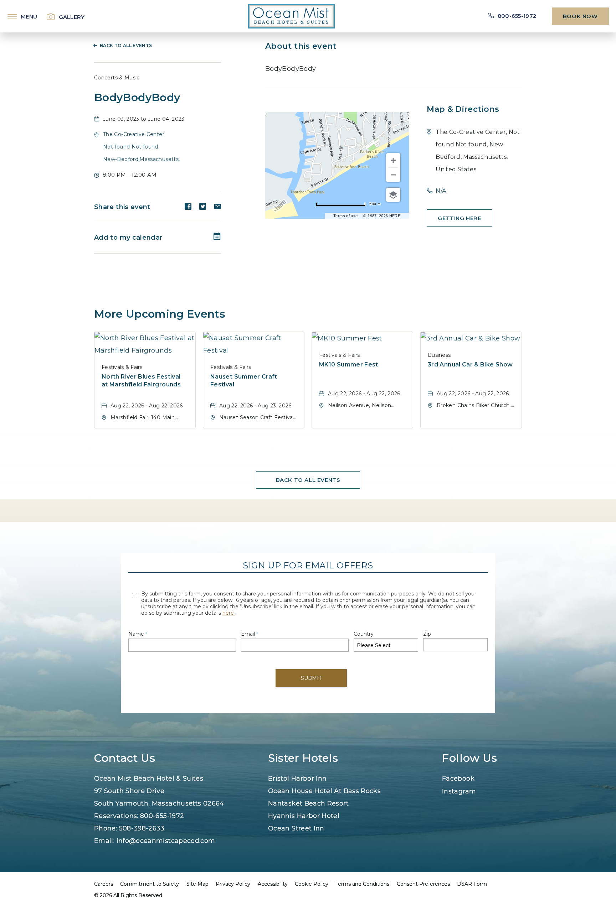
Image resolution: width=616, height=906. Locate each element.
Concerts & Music (117, 77)
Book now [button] (580, 16)
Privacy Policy (233, 884)
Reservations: (139, 816)
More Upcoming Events (159, 314)
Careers (103, 884)
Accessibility (273, 884)
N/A (441, 190)
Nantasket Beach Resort (308, 803)
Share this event (122, 207)
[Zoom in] (393, 160)
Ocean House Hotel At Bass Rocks (324, 791)
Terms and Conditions (362, 884)
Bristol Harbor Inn (297, 778)
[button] (141, 146)
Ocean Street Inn (296, 828)
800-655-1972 (162, 816)
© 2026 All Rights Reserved (128, 895)
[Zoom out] (393, 175)
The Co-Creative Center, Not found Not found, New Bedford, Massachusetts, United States (478, 151)
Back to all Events (126, 45)
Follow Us (469, 758)
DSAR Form (472, 884)
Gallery (72, 17)
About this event (301, 46)
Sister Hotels (303, 758)
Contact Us (124, 758)
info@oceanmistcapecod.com (166, 841)
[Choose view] (393, 195)
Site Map (197, 884)
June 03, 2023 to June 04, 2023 (144, 119)
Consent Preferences (423, 884)
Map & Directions (463, 109)
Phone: (129, 828)
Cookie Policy (311, 884)
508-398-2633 (142, 828)
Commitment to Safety (149, 884)
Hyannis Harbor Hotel (303, 816)
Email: (154, 841)
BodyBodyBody (137, 97)
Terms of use (345, 216)
